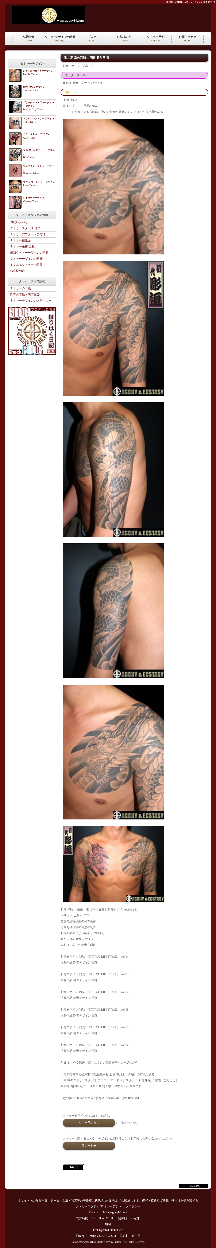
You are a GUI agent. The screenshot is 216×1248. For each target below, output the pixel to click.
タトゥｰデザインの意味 (60, 38)
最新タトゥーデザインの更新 (29, 252)
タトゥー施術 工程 (22, 246)
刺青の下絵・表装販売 (25, 294)
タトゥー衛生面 (20, 240)
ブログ (92, 38)
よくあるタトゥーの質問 (26, 264)
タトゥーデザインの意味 (26, 258)
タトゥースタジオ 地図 (25, 228)
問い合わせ (89, 1145)
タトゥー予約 (156, 38)
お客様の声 (123, 38)
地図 (108, 1224)
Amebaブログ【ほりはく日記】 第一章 (115, 1235)
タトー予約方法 (89, 1122)
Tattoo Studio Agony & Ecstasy (105, 1242)
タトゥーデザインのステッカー (30, 300)
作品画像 (28, 38)
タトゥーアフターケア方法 (28, 234)
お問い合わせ (187, 38)
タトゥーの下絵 (20, 288)
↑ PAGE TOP (193, 1186)
